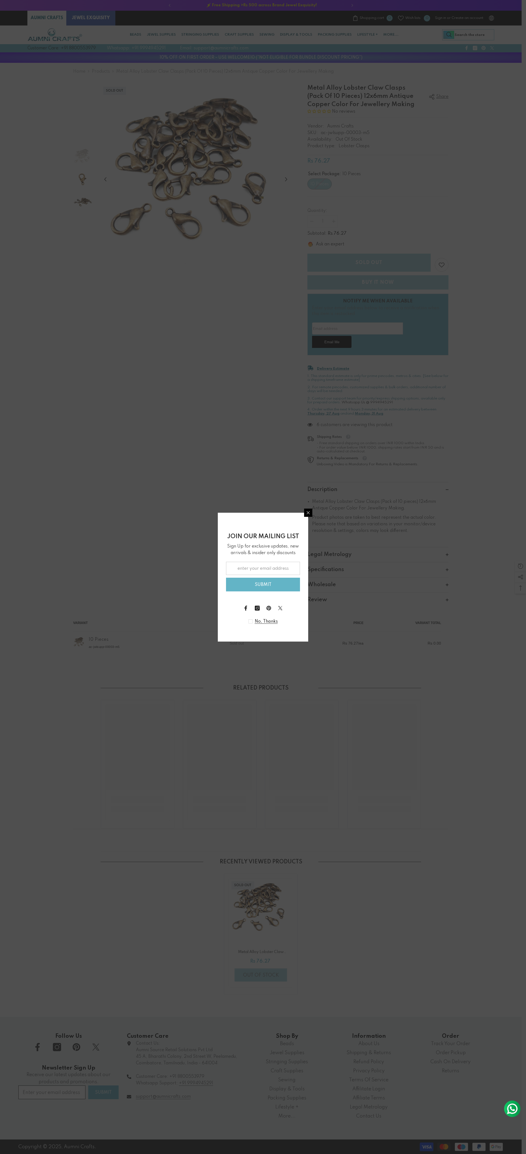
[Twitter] (280, 608)
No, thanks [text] (266, 621)
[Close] (308, 513)
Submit (263, 585)
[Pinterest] (269, 608)
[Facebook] (245, 608)
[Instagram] (257, 608)
